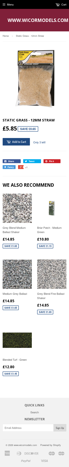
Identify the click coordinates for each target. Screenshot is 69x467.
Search (34, 412)
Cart (63, 4)
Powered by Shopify (50, 445)
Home (6, 35)
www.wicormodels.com (35, 20)
